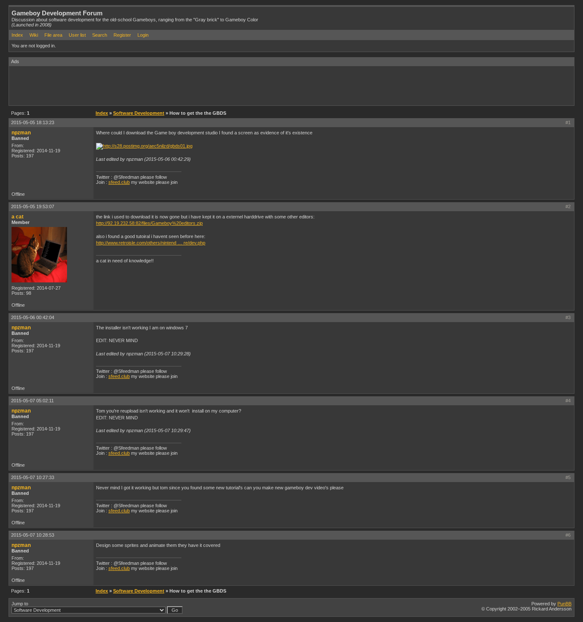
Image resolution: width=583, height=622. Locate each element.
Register (122, 35)
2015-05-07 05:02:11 (32, 400)
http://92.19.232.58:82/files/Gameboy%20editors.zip (149, 223)
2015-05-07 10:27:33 (32, 477)
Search (99, 35)
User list (77, 35)
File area (53, 35)
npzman (21, 133)
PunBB (564, 603)
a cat (17, 217)
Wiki (33, 35)
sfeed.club (119, 182)
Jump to (20, 603)
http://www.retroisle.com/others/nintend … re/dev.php (150, 242)
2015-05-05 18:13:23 (32, 122)
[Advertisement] (164, 85)
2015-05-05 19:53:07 (32, 206)
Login (143, 35)
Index (17, 35)
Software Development (138, 113)
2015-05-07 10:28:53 (32, 535)
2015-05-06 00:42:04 (32, 317)
